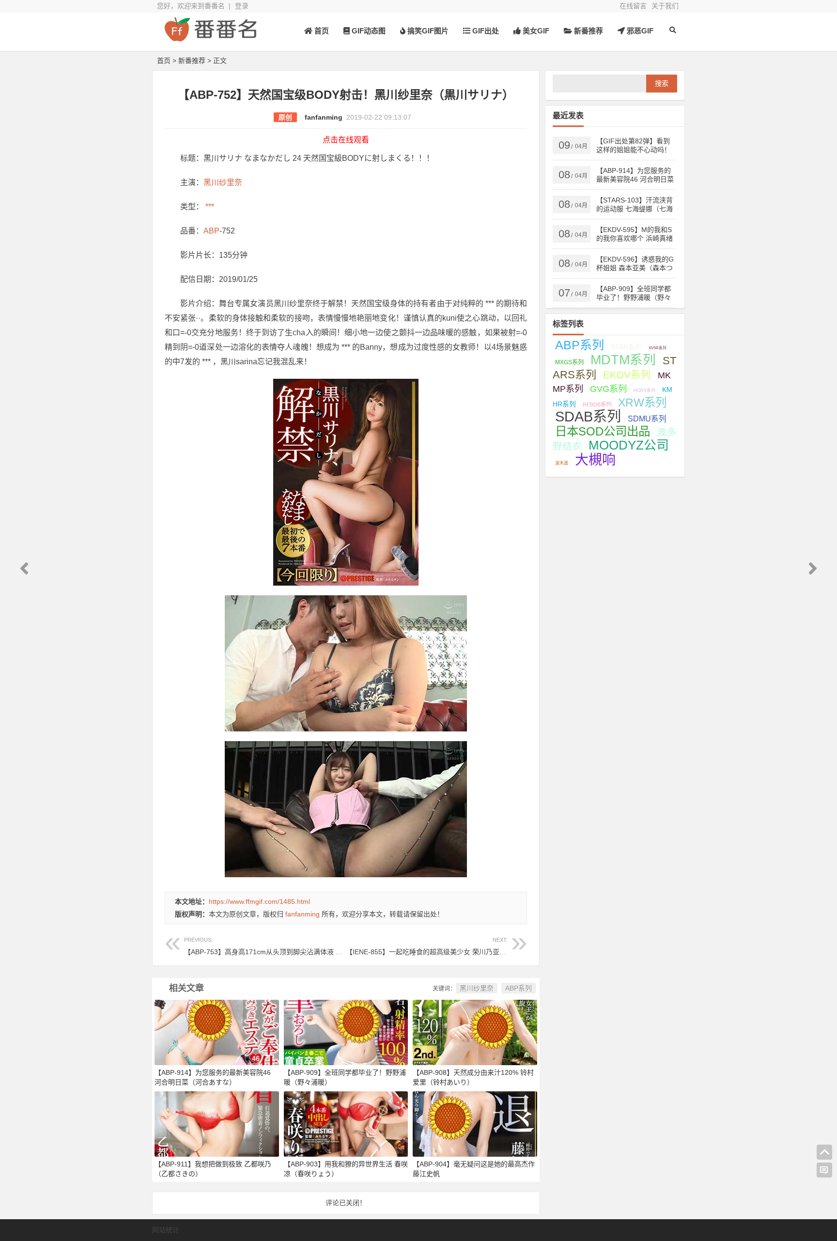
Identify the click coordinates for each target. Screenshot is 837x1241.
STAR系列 (626, 347)
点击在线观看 (346, 140)
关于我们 (665, 6)
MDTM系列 (623, 360)
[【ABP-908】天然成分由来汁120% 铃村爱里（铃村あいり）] (475, 1032)
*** (208, 206)
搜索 (661, 83)
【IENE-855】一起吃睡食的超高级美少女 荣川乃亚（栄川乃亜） (443, 946)
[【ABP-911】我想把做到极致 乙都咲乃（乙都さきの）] (217, 1123)
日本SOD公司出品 (602, 431)
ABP (211, 231)
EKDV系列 (627, 374)
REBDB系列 (597, 404)
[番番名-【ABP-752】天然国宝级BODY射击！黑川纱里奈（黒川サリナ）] (210, 37)
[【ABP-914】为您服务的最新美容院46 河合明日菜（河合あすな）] (217, 1032)
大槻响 (595, 459)
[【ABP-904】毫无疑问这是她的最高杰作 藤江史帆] (475, 1123)
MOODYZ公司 (629, 445)
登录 (241, 6)
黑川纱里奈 (222, 182)
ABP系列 (518, 988)
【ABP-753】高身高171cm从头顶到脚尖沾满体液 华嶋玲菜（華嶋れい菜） (297, 946)
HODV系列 (644, 390)
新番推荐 (587, 31)
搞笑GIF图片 (427, 31)
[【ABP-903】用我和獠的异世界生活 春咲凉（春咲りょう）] (346, 1123)
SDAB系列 (588, 416)
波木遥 (561, 463)
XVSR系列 (657, 348)
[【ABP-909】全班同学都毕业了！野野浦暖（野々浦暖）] (346, 1032)
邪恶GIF (639, 31)
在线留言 (633, 6)
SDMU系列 (647, 419)
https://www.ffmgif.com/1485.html (259, 901)
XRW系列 (642, 402)
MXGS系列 (569, 362)
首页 (320, 31)
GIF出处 (484, 31)
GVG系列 (608, 389)
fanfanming (323, 117)
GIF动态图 (368, 31)
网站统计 (165, 1230)
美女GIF (535, 31)
